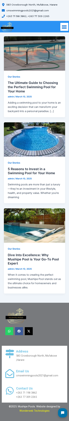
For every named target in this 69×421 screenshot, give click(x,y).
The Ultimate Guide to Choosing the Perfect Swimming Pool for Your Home (33, 87)
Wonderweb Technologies (34, 410)
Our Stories (14, 76)
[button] (64, 27)
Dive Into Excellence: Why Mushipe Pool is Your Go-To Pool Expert (33, 259)
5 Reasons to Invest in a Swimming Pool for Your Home (31, 171)
